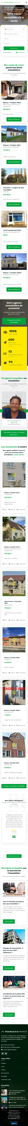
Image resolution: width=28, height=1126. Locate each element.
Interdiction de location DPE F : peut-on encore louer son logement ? (14, 996)
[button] (14, 29)
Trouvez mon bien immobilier (14, 321)
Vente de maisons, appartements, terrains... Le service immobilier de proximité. (14, 9)
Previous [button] (1, 410)
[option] (14, 408)
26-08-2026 (13, 1094)
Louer (2, 1066)
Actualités (4, 1076)
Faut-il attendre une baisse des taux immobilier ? (13, 903)
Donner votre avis (14, 856)
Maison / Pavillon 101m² (12, 493)
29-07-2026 (13, 1102)
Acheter (3, 1063)
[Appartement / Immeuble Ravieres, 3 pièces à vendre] (14, 583)
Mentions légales (14, 1121)
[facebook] (2, 1053)
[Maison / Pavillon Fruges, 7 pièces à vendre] (14, 639)
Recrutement (5, 1073)
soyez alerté (18, 455)
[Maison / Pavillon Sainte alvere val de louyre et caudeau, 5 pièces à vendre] (14, 529)
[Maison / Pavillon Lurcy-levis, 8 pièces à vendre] (14, 692)
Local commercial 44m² (12, 230)
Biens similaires (14, 119)
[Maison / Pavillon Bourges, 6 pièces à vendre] (14, 474)
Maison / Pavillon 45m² (12, 145)
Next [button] (26, 410)
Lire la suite (14, 846)
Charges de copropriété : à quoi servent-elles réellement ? (13, 950)
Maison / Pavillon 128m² (12, 710)
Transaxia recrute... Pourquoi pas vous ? (14, 433)
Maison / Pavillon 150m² (12, 657)
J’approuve (14, 1123)
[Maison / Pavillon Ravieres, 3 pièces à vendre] (14, 745)
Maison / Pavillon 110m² (12, 103)
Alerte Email (21, 52)
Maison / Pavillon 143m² (12, 273)
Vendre (3, 1070)
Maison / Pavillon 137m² (12, 547)
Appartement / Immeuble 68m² (12, 602)
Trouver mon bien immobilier (14, 786)
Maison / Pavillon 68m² (11, 763)
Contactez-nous (6, 1079)
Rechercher (14, 48)
